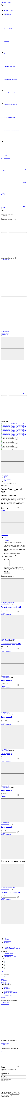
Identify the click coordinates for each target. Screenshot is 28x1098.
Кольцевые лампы (8, 991)
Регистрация (7, 158)
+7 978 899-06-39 (5, 259)
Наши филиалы (7, 14)
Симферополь (4, 980)
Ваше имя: (6, 559)
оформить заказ (4, 535)
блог (2, 971)
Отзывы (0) (6, 540)
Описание (6, 537)
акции (2, 979)
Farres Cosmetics (5, 604)
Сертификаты (7, 941)
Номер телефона (5, 1073)
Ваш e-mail (3, 1076)
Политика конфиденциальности (9, 1045)
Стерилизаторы (7, 995)
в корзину (3, 510)
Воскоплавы (7, 988)
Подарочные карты (8, 953)
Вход (2, 158)
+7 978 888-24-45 (5, 333)
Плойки (6, 987)
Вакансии (6, 13)
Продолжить (7, 572)
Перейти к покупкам (6, 2)
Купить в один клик (6, 614)
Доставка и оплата (8, 10)
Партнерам (6, 11)
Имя (2, 1070)
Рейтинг (6, 570)
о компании (4, 935)
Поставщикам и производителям (12, 948)
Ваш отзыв (6, 565)
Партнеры (6, 939)
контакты (3, 997)
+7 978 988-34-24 (5, 334)
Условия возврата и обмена (10, 956)
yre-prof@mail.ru (5, 1044)
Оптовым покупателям (9, 947)
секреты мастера (5, 972)
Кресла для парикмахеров (10, 992)
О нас (5, 9)
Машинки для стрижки (9, 993)
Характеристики (8, 538)
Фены (5, 989)
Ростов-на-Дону (5, 983)
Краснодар (3, 982)
